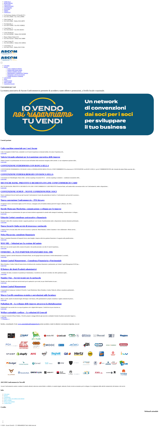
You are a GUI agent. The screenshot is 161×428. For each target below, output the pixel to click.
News (5, 79)
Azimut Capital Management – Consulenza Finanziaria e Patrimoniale (31, 261)
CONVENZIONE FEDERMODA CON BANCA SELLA (25, 166)
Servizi (6, 67)
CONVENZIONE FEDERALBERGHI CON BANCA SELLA (27, 174)
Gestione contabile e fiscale (14, 71)
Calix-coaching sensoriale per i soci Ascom (19, 148)
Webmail (4, 418)
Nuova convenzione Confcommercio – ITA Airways (22, 200)
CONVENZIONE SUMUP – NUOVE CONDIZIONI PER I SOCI (29, 191)
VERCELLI (7, 1)
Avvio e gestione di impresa (14, 68)
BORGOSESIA (8, 3)
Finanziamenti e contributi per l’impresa (17, 73)
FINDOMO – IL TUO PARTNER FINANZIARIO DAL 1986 (27, 252)
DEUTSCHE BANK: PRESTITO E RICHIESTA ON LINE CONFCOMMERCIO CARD (39, 183)
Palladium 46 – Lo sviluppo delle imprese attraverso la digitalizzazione (31, 304)
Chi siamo (6, 65)
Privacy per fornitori (9, 401)
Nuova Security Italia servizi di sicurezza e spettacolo (24, 226)
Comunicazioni (8, 80)
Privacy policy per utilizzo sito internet (14, 398)
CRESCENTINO (9, 6)
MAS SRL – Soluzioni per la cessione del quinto (21, 243)
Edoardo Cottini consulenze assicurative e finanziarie (24, 217)
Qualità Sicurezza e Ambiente (15, 76)
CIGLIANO (7, 4)
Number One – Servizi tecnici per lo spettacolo (21, 278)
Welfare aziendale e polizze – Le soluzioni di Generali (24, 312)
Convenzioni (7, 77)
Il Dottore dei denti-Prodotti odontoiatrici (19, 269)
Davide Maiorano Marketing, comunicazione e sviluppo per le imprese (31, 209)
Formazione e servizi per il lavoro (16, 74)
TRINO (6, 11)
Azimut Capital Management (13, 286)
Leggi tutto (3, 153)
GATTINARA (8, 7)
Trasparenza (7, 397)
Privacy (6, 395)
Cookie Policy (8, 403)
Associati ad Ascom (9, 83)
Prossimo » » (6, 319)
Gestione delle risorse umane (14, 70)
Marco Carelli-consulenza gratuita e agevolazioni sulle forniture (28, 295)
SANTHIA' (7, 9)
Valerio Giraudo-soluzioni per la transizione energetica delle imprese (30, 157)
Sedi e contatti (7, 82)
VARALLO (7, 12)
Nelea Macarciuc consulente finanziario (18, 235)
